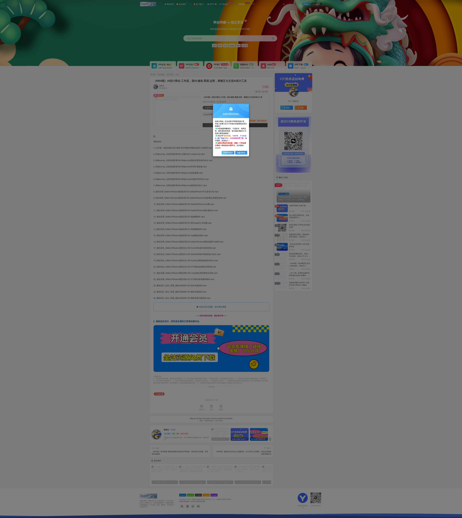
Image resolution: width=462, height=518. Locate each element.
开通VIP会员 (228, 152)
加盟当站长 (241, 152)
